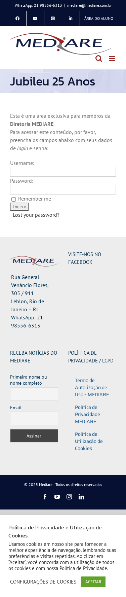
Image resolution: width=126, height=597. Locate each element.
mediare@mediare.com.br (89, 5)
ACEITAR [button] (93, 582)
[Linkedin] (71, 18)
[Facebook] (17, 18)
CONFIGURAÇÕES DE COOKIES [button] (43, 582)
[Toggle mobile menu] (112, 58)
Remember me (34, 198)
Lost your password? (36, 214)
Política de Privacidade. (83, 568)
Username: (22, 163)
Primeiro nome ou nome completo (28, 380)
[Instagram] (53, 18)
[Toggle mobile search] (98, 58)
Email (16, 408)
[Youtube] (35, 18)
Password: (21, 180)
